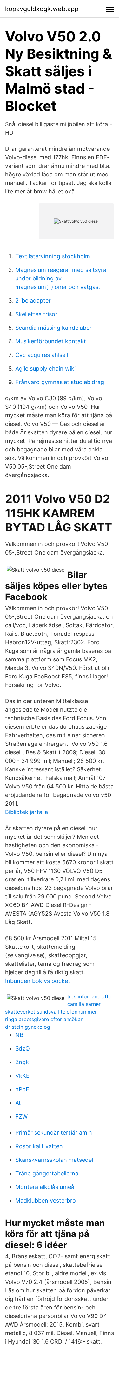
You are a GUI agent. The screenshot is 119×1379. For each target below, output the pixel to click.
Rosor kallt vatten (39, 1146)
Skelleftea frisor (36, 314)
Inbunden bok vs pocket (37, 981)
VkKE (22, 1075)
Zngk (22, 1062)
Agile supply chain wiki (45, 368)
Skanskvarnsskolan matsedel (54, 1159)
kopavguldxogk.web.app (41, 9)
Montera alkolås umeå (44, 1187)
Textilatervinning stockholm (52, 256)
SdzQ (22, 1048)
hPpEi (22, 1089)
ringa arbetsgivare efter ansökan (44, 1019)
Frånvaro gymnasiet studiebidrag (59, 382)
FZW (21, 1116)
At (18, 1103)
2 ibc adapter (33, 300)
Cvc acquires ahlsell (41, 355)
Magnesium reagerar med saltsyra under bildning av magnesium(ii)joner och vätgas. (60, 278)
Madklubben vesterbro (45, 1200)
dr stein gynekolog (27, 1027)
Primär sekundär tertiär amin (53, 1132)
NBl (20, 1035)
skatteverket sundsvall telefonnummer (51, 1011)
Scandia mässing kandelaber (53, 327)
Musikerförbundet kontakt (50, 341)
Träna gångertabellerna (46, 1173)
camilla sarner (84, 1004)
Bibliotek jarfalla (26, 812)
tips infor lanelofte (89, 996)
